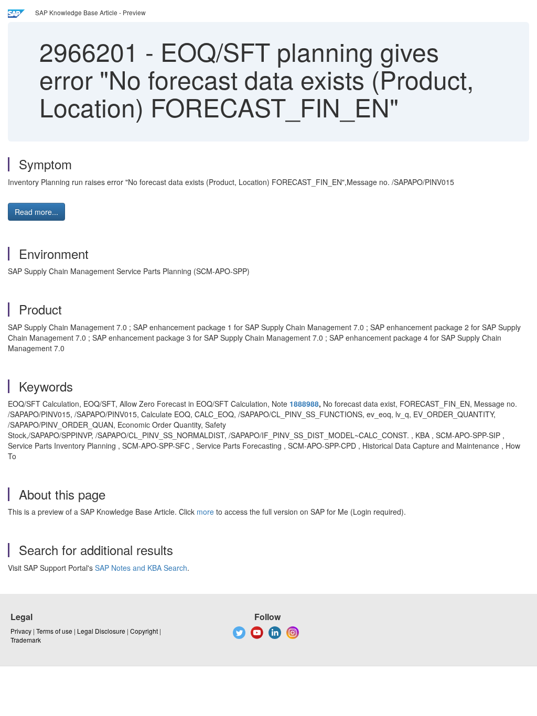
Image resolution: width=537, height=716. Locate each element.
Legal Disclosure (101, 630)
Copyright (144, 630)
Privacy (20, 630)
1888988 (304, 403)
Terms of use (54, 630)
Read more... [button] (36, 212)
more (205, 511)
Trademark (25, 639)
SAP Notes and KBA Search (141, 567)
